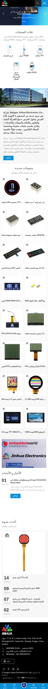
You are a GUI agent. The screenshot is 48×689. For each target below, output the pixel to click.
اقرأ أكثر (8, 158)
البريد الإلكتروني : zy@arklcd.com (18, 651)
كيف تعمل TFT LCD (20, 578)
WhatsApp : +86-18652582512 (18, 654)
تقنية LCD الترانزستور (21, 610)
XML (18, 678)
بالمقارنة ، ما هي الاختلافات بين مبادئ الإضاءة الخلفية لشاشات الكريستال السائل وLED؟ (28, 600)
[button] (22, 21)
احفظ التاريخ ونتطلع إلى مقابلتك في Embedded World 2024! (28, 481)
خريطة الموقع (8, 678)
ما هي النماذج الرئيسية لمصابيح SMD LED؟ (26, 589)
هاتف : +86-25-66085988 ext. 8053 (19, 648)
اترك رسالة (24, 685)
